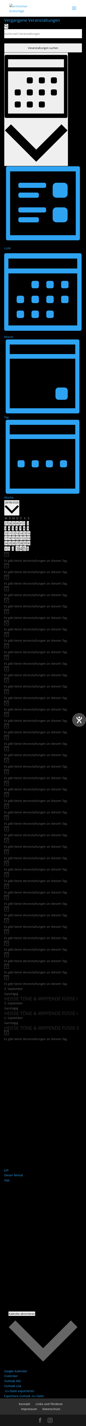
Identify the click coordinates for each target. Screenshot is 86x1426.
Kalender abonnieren (22, 1314)
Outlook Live (12, 1386)
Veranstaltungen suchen (43, 48)
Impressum (29, 1409)
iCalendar (11, 1376)
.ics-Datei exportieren (19, 1391)
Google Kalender (15, 1371)
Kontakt (24, 1404)
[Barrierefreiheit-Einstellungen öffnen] (79, 720)
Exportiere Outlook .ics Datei (24, 1396)
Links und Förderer (49, 1404)
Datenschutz (51, 1409)
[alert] (43, 557)
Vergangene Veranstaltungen (32, 20)
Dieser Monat (13, 1175)
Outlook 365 (12, 1381)
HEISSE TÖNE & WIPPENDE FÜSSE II (41, 1028)
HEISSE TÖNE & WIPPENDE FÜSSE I (41, 998)
